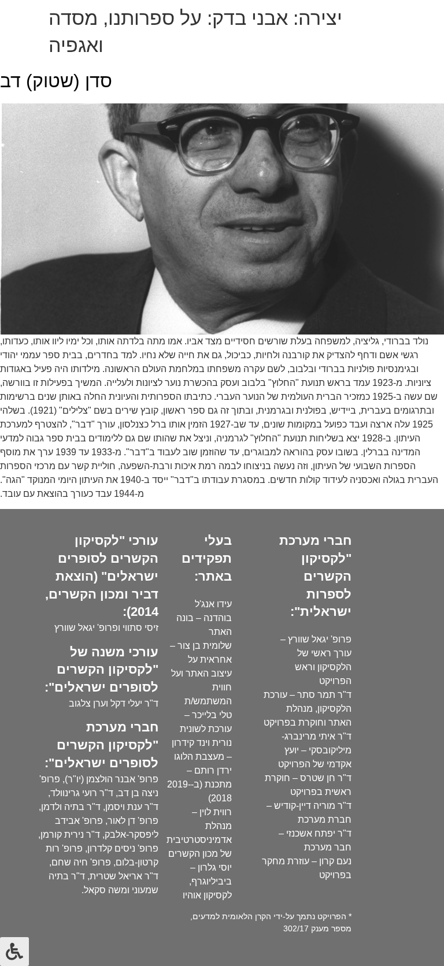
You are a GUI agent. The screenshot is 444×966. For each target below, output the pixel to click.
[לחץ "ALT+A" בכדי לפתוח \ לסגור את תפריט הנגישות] (14, 951)
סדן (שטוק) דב (56, 80)
